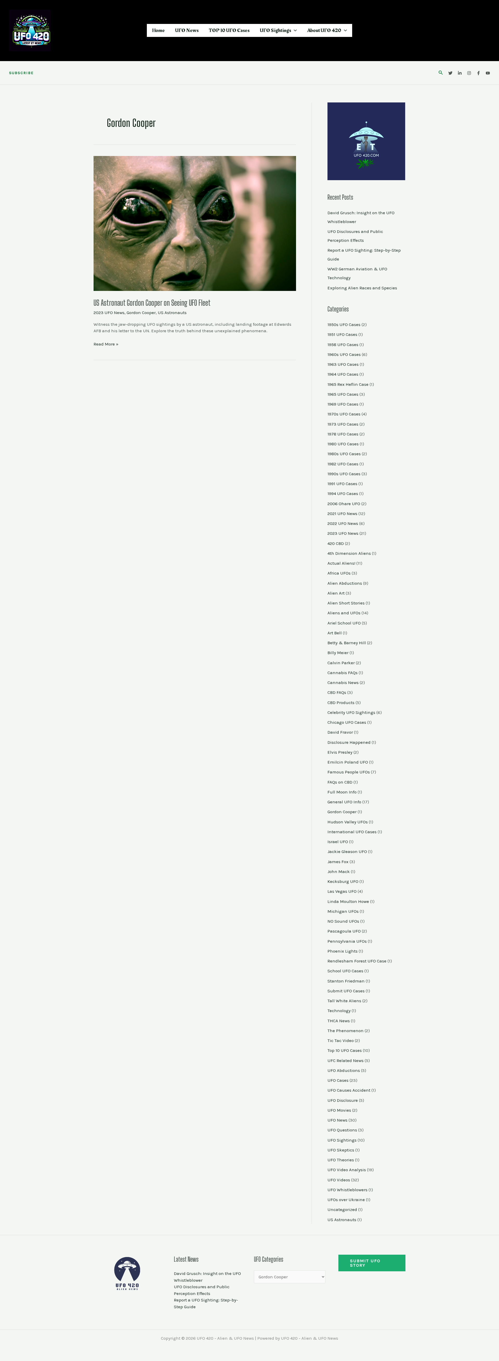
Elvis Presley (339, 752)
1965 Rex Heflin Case (348, 384)
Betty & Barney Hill (346, 642)
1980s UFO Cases (344, 453)
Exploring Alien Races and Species (362, 287)
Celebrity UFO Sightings (351, 712)
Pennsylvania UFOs (347, 941)
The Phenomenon (345, 1030)
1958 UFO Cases (342, 344)
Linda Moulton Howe (348, 901)
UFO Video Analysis (346, 1169)
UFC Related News (345, 1060)
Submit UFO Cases (346, 990)
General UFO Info (344, 801)
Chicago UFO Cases (346, 722)
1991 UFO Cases (342, 483)
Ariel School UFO (344, 623)
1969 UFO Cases (342, 404)
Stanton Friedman (346, 981)
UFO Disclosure (342, 1100)
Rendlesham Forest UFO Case (356, 960)
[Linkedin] (460, 73)
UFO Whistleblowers (347, 1189)
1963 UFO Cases (343, 364)
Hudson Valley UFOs (347, 821)
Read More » (106, 344)
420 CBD (335, 543)
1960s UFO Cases (344, 354)
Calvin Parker (341, 662)
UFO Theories (340, 1159)
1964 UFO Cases (342, 374)
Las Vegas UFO (342, 891)
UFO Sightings (275, 30)
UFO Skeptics (340, 1149)
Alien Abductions (344, 583)
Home (158, 30)
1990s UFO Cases (343, 473)
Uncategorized (342, 1209)
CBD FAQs (336, 692)
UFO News (187, 30)
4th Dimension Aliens (349, 553)
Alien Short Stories (346, 602)
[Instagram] (469, 73)
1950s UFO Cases (343, 324)
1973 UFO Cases (342, 424)
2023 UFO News (109, 312)
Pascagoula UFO (344, 931)
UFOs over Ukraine (346, 1199)
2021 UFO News (342, 513)
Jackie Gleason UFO (347, 851)
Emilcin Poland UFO (347, 762)
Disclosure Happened (349, 742)
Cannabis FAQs (342, 672)
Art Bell (334, 632)
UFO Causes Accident (348, 1090)
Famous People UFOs (348, 771)
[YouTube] (488, 73)
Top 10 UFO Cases (344, 1050)
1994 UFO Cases (342, 493)
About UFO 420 (324, 30)
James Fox (338, 861)
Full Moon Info (342, 792)
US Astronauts (172, 312)
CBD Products (340, 702)
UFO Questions (342, 1129)
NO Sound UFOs (343, 921)
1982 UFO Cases (342, 463)
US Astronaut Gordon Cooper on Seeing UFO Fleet (152, 302)
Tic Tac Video (340, 1040)
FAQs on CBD (339, 782)
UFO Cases (338, 1080)
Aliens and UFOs (343, 612)
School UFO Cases (345, 970)
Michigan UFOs (343, 911)
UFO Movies (339, 1110)
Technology (339, 1010)
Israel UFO (337, 841)
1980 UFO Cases (343, 443)
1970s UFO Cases (343, 413)
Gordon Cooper (141, 312)
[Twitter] (450, 73)
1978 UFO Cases (342, 434)
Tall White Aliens (344, 1000)
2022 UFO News (342, 523)
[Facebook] (478, 73)
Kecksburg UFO (342, 881)
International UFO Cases (352, 831)
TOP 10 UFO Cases (229, 30)
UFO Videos (338, 1179)
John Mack (338, 871)
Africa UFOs (339, 573)
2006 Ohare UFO (343, 503)
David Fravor (340, 732)
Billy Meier (338, 652)
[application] (294, 30)
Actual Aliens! (341, 563)
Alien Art (336, 593)
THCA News (338, 1020)
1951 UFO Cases (342, 334)
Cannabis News (343, 682)
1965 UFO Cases (342, 394)
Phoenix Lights (342, 951)
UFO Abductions (343, 1070)
